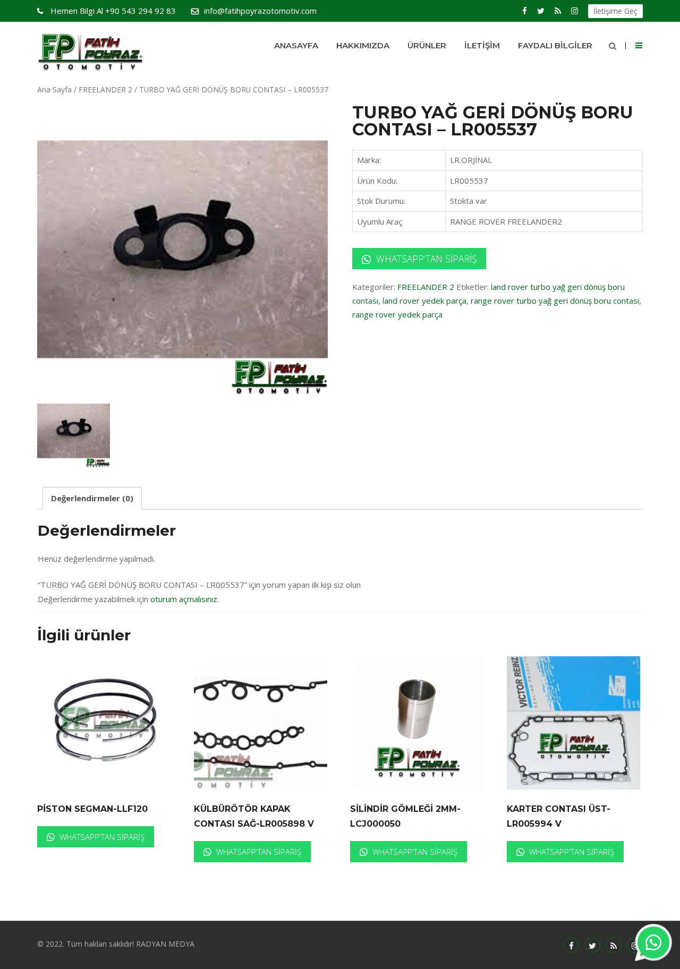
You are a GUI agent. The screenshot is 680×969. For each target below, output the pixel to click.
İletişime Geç (615, 11)
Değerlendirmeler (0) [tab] (92, 498)
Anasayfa (296, 45)
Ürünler (426, 45)
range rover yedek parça (397, 314)
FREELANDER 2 (105, 89)
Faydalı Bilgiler (555, 45)
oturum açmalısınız (183, 599)
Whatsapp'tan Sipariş (425, 258)
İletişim (482, 45)
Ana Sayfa (54, 89)
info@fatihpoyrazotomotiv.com (260, 10)
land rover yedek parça (424, 300)
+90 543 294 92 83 (113, 10)
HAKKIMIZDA (362, 45)
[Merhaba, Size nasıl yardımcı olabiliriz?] (653, 942)
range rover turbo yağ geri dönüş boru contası (555, 300)
